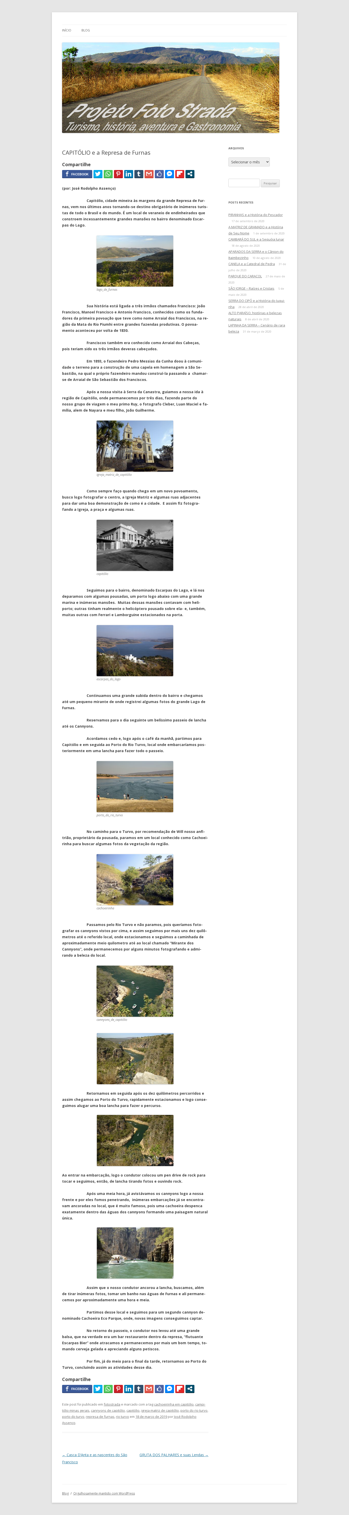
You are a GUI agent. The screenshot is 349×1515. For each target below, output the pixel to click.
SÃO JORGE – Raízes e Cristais (251, 288)
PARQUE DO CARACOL (245, 276)
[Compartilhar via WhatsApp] (108, 174)
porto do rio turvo (193, 1410)
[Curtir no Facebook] (159, 174)
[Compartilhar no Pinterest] (118, 174)
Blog (86, 30)
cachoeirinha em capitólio (174, 1404)
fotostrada (112, 1404)
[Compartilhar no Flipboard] (179, 174)
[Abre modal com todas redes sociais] (189, 174)
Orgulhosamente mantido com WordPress (104, 1493)
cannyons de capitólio (108, 1410)
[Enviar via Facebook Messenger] (169, 174)
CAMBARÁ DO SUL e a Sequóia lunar (256, 239)
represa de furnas (100, 1416)
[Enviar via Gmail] (149, 174)
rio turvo (122, 1416)
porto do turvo (73, 1416)
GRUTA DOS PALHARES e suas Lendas (173, 1454)
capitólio (132, 1410)
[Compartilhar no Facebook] (77, 174)
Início (66, 30)
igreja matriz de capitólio (160, 1410)
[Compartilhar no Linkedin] (128, 174)
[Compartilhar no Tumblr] (138, 174)
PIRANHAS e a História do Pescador (255, 214)
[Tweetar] (98, 174)
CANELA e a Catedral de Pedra (251, 264)
